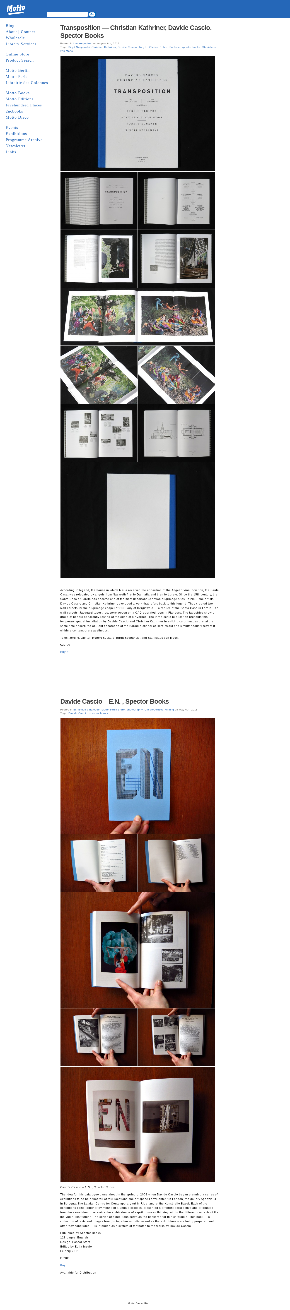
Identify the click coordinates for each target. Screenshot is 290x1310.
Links (11, 152)
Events (12, 127)
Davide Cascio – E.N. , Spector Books (114, 701)
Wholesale (15, 38)
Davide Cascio (127, 47)
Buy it (64, 652)
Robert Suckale (170, 47)
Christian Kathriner (104, 47)
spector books (191, 47)
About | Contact (20, 31)
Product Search (20, 60)
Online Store (17, 54)
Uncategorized (82, 43)
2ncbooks (14, 111)
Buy (63, 1265)
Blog (10, 25)
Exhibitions (16, 133)
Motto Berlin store (113, 709)
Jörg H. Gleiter (148, 47)
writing (169, 709)
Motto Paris (16, 76)
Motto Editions (20, 99)
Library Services (21, 44)
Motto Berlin (18, 70)
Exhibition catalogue (86, 709)
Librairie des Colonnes (27, 82)
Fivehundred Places (24, 105)
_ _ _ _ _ (14, 158)
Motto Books (18, 93)
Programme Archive (24, 139)
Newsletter (16, 146)
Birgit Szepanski (79, 47)
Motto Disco (17, 117)
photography (135, 709)
